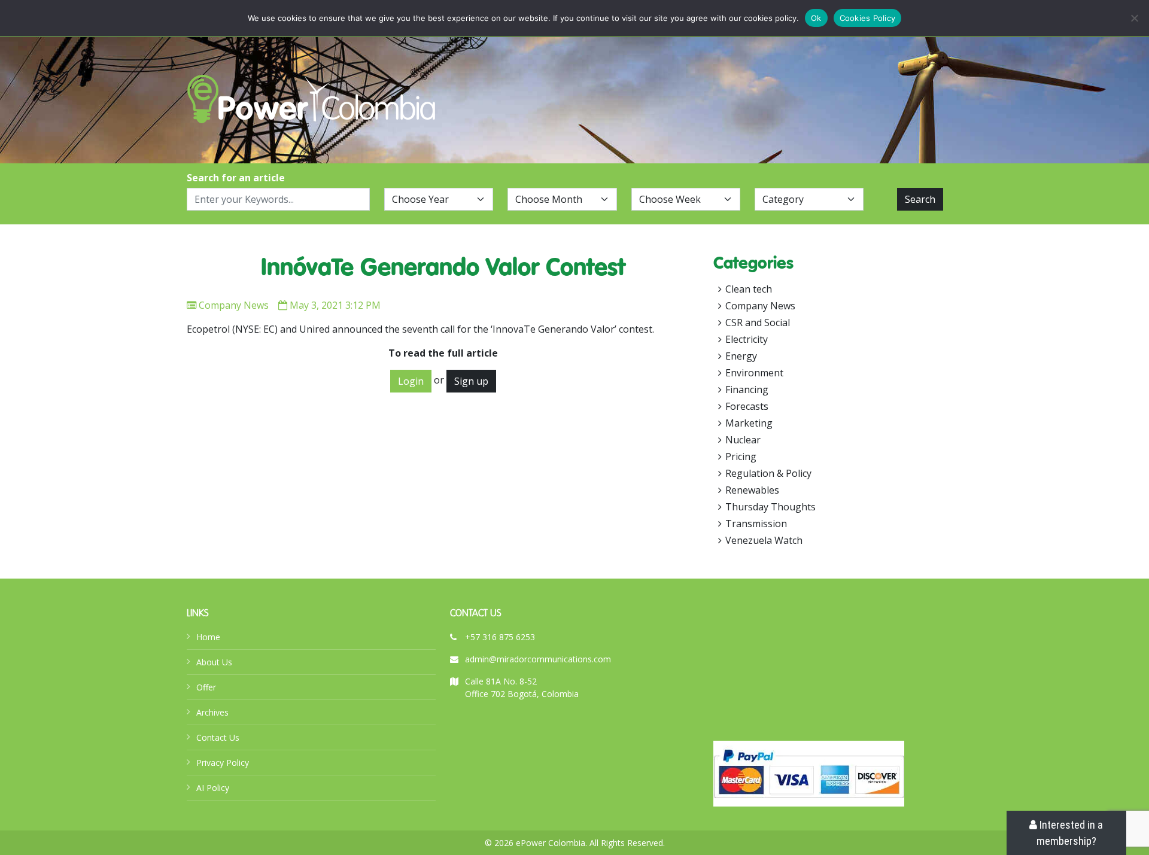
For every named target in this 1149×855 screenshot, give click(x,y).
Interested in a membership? (1070, 833)
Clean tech (748, 289)
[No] (1134, 18)
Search (920, 199)
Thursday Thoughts (770, 506)
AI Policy (212, 787)
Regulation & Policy (768, 473)
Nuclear (743, 439)
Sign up (471, 381)
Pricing (740, 456)
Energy (741, 356)
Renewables (752, 490)
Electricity (746, 339)
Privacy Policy (222, 762)
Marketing (749, 423)
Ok (816, 18)
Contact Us (217, 737)
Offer (206, 687)
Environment (754, 372)
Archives (212, 712)
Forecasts (746, 406)
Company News (234, 305)
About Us (214, 662)
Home (208, 637)
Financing (746, 389)
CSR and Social (757, 322)
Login (411, 381)
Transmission (756, 523)
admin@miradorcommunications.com (538, 659)
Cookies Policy (868, 18)
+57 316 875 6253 (500, 637)
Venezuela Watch (764, 540)
